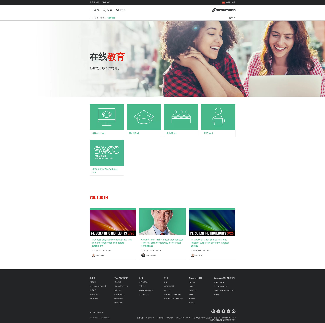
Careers (191, 286)
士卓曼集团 (94, 2)
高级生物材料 (119, 294)
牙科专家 (106, 2)
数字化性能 (118, 298)
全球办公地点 (95, 294)
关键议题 (117, 282)
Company (192, 282)
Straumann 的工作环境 (98, 286)
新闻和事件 (94, 298)
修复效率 (117, 290)
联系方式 (93, 290)
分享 (231, 18)
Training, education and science (224, 290)
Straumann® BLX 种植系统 (173, 298)
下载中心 (142, 286)
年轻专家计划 (144, 294)
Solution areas (219, 282)
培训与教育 (99, 18)
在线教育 (111, 18)
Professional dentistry (221, 286)
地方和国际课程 (170, 286)
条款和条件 (150, 318)
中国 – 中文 (231, 2)
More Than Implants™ (146, 290)
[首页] (91, 18)
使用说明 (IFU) (144, 282)
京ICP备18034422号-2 (182, 318)
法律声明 (160, 318)
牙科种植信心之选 (121, 286)
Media (191, 294)
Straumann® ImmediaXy (172, 294)
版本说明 (140, 318)
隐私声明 (169, 318)
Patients (191, 302)
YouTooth (167, 290)
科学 (165, 282)
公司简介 (93, 282)
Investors (192, 298)
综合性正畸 (118, 302)
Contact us (192, 290)
